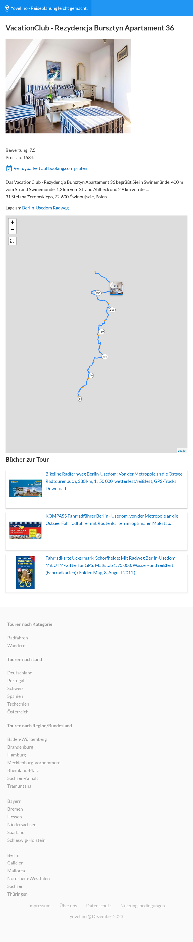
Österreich (17, 711)
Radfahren (17, 637)
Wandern (16, 645)
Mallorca (16, 870)
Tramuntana (19, 786)
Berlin (13, 855)
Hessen (14, 816)
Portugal (15, 680)
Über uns (68, 905)
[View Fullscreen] (12, 241)
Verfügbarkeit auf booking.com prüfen (50, 168)
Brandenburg (20, 747)
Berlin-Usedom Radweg (45, 207)
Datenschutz (98, 905)
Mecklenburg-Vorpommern (34, 762)
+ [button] (12, 222)
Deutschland (19, 672)
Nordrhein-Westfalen (28, 878)
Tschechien (18, 704)
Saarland (16, 832)
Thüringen (17, 894)
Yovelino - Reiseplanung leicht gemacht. (49, 8)
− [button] (12, 230)
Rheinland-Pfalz (23, 770)
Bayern (14, 801)
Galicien (15, 862)
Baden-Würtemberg (27, 739)
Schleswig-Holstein (26, 840)
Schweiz (15, 688)
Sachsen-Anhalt (22, 778)
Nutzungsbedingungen (142, 905)
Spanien (15, 696)
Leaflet (182, 450)
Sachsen (15, 886)
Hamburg (16, 754)
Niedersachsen (21, 824)
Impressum (39, 905)
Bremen (15, 809)
